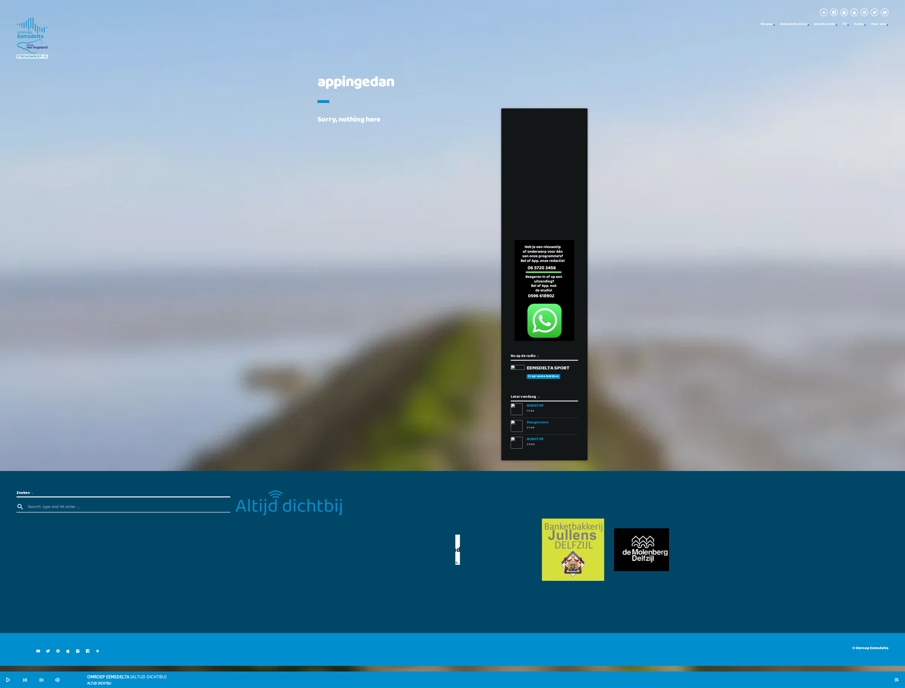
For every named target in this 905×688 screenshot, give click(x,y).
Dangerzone (537, 422)
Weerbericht (824, 24)
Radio (859, 24)
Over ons (878, 24)
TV (845, 24)
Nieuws (767, 24)
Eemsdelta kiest (793, 24)
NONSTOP (535, 406)
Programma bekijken (543, 376)
